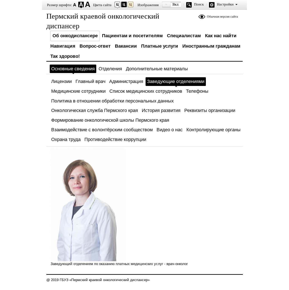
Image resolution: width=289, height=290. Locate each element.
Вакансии (126, 46)
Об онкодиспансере (75, 35)
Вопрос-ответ (95, 46)
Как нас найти (221, 35)
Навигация (62, 46)
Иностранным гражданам (211, 46)
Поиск (199, 4)
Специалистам (184, 35)
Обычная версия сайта (222, 16)
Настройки (225, 4)
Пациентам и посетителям (132, 35)
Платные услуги (159, 46)
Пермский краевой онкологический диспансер (102, 21)
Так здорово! (65, 56)
